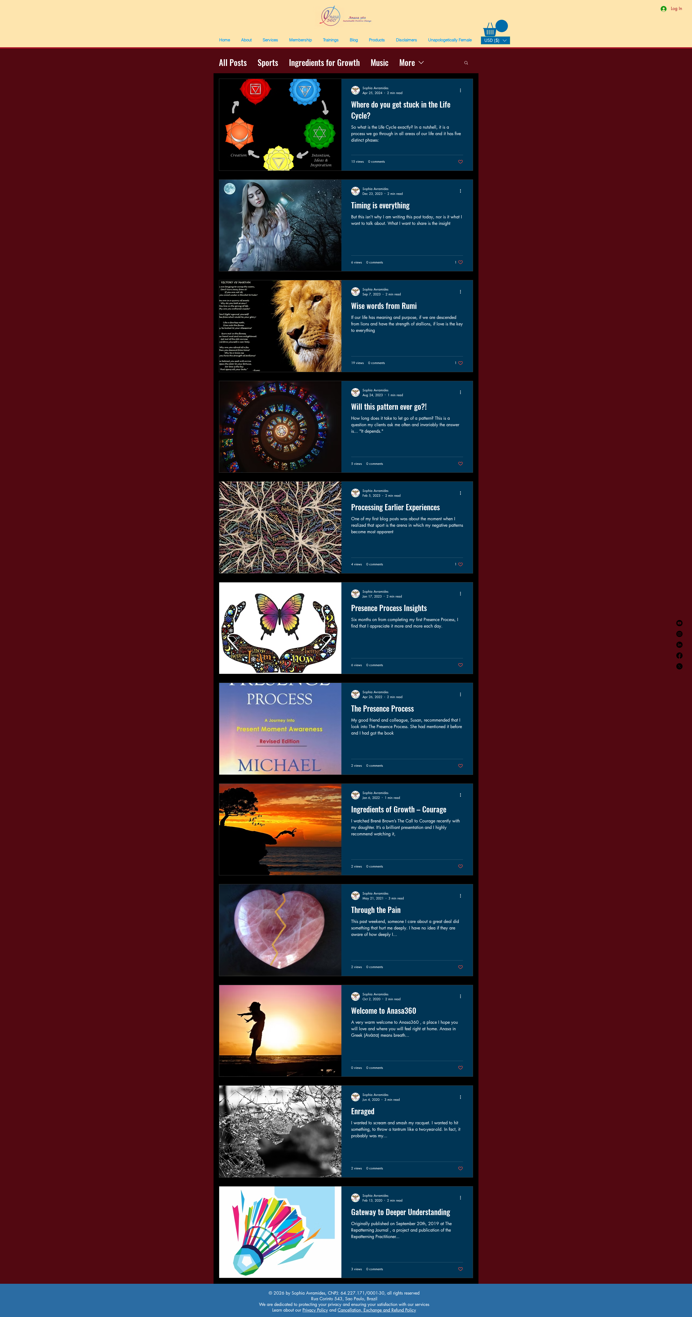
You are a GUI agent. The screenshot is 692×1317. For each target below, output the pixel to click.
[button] (246, 40)
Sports (268, 62)
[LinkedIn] (679, 645)
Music (379, 62)
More (407, 62)
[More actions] (462, 90)
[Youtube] (679, 623)
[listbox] (495, 40)
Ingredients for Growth (324, 62)
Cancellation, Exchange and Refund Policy (377, 1310)
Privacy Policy (315, 1310)
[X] (679, 666)
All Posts (233, 62)
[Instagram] (679, 634)
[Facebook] (679, 655)
